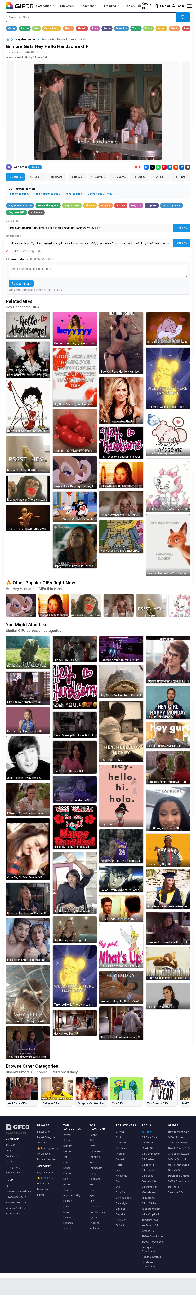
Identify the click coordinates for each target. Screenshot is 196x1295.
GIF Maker (147, 1142)
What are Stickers (15, 1208)
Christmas (121, 1148)
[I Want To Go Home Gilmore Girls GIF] (28, 799)
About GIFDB (13, 1145)
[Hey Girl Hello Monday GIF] (168, 702)
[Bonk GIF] (95, 28)
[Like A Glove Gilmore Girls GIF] (28, 688)
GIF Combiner (149, 1186)
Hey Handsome (25, 39)
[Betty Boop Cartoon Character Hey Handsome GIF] (28, 406)
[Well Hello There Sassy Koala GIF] (28, 994)
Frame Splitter (149, 1181)
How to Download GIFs (18, 1191)
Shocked (95, 1223)
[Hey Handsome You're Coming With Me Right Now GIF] (28, 360)
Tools (129, 6)
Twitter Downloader (152, 1241)
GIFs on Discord (177, 1159)
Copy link (12, 221)
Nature (67, 1217)
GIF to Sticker (149, 1203)
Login (180, 6)
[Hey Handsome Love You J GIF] (75, 687)
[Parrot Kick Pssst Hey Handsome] (151, 605)
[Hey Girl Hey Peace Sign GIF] (75, 929)
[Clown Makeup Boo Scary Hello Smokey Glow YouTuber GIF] (75, 725)
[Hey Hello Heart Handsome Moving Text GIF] (28, 325)
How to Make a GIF (16, 1202)
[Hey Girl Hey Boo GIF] (75, 1023)
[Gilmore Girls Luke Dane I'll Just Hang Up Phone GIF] (168, 928)
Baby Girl (121, 1192)
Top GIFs (42, 1142)
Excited (94, 1162)
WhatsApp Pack (151, 1214)
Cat (65, 1157)
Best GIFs (173, 1186)
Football (120, 1153)
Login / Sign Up (45, 1172)
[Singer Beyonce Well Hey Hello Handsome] (118, 605)
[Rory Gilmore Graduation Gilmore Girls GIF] (168, 889)
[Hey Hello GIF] (121, 796)
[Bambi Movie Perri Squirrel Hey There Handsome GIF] (75, 472)
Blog (8, 1150)
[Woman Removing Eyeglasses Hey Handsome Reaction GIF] (75, 329)
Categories (43, 6)
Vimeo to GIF (149, 1230)
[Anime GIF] (161, 28)
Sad (92, 1140)
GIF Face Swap (150, 1137)
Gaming (67, 1190)
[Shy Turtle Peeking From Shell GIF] (121, 681)
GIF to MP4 (148, 1164)
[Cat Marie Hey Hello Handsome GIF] (168, 485)
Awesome (121, 1175)
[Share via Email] (187, 167)
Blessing (120, 1208)
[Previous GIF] (10, 111)
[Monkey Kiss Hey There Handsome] (86, 605)
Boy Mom (121, 1214)
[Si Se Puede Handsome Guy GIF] (121, 908)
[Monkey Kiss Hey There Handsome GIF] (28, 489)
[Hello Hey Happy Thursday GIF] (75, 827)
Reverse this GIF (75, 193)
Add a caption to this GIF (48, 193)
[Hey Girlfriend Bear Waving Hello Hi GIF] (28, 652)
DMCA (9, 1161)
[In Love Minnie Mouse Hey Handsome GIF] (75, 507)
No (91, 1184)
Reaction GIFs (175, 1192)
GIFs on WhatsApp (178, 1153)
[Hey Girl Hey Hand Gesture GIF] (28, 720)
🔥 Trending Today (47, 1148)
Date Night (121, 1203)
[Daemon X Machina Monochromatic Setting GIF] (121, 649)
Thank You (95, 1151)
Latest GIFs (43, 1131)
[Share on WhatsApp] (158, 167)
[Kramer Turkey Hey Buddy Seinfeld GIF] (121, 987)
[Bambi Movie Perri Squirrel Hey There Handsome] (21, 605)
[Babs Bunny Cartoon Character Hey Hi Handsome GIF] (168, 328)
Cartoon (67, 1151)
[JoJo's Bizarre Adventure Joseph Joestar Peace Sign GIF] (121, 879)
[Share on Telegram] (169, 167)
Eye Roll (94, 1217)
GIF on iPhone (175, 1137)
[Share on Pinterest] (164, 167)
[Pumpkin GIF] (121, 28)
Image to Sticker (151, 1208)
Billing (40, 1194)
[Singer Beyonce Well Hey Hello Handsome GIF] (121, 504)
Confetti (120, 1159)
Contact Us (12, 1156)
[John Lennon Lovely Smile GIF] (28, 758)
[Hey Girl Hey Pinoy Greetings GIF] (75, 883)
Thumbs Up (96, 1167)
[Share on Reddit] (175, 167)
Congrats (95, 1206)
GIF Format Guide (178, 1164)
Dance (66, 1167)
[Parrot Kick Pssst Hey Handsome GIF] (28, 454)
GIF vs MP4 (174, 1170)
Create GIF (146, 6)
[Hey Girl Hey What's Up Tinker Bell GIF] (121, 946)
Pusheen (68, 1223)
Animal (67, 1135)
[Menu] (189, 6)
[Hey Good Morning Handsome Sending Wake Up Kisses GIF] (75, 377)
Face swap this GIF (20, 193)
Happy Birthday (71, 1195)
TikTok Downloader (152, 1236)
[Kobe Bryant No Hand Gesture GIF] (121, 846)
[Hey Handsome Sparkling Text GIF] (121, 443)
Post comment (21, 283)
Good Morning (98, 1212)
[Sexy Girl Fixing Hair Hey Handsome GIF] (121, 343)
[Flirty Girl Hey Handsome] (53, 605)
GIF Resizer (148, 1159)
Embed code (13, 236)
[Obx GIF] (36, 28)
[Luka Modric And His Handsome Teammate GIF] (28, 940)
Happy (93, 1135)
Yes (92, 1190)
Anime (66, 1140)
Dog (65, 1179)
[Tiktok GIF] (136, 28)
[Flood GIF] (68, 28)
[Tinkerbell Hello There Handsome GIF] (75, 976)
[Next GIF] (186, 111)
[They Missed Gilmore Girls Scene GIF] (28, 1042)
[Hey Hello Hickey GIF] (121, 731)
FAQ (8, 1186)
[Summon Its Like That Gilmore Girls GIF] (28, 899)
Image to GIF (149, 1197)
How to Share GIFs (16, 1197)
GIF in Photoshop (177, 1142)
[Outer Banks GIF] (51, 28)
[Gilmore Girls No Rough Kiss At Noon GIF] (168, 767)
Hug (92, 1201)
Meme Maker (149, 1192)
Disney (67, 1173)
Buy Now (121, 1219)
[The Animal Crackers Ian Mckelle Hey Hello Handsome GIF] (28, 518)
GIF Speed (147, 1175)
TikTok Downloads (178, 1181)
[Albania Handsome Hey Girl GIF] (168, 659)
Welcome (95, 1228)
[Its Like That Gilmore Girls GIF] (75, 757)
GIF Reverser (149, 1170)
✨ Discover (44, 1153)
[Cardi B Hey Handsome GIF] (168, 809)
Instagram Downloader (148, 1249)
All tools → (148, 1131)
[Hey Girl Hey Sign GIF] (168, 850)
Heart (119, 1164)
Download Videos (178, 1175)
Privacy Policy (13, 1167)
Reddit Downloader (152, 1256)
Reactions (87, 6)
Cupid (119, 1137)
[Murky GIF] (11, 28)
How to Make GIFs (178, 1131)
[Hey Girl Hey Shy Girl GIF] (168, 996)
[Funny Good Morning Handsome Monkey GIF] (168, 963)
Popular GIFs (13, 1213)
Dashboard (43, 1189)
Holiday (67, 1201)
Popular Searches (46, 1159)
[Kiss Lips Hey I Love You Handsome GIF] (75, 431)
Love (66, 1206)
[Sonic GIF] (107, 28)
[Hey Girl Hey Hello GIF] (75, 649)
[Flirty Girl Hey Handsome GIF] (121, 475)
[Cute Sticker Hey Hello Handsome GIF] (168, 434)
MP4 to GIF (148, 1148)
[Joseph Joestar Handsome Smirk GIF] (75, 789)
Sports (67, 1228)
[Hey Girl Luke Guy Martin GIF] (168, 735)
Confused (95, 1179)
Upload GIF (43, 1183)
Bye (92, 1195)
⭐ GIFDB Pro (45, 1178)
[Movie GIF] (174, 28)
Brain (118, 1181)
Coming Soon (123, 1197)
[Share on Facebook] (146, 167)
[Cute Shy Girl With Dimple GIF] (28, 849)
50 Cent (120, 1225)
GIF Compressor (151, 1153)
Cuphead (121, 1142)
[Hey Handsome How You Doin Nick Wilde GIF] (168, 545)
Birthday (67, 1145)
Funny (66, 1184)
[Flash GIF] (148, 28)
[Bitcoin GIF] (82, 28)
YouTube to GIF (150, 1225)
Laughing (95, 1157)
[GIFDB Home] (7, 39)
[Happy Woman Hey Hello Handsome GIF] (75, 546)
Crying (93, 1173)
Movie (66, 1212)
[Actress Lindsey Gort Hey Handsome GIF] (121, 400)
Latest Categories (47, 1137)
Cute (65, 1162)
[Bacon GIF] (25, 28)
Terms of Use (13, 1172)
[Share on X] (152, 167)
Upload (165, 6)
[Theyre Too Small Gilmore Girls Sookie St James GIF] (121, 1023)
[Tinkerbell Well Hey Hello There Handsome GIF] (168, 378)
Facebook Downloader (148, 1264)
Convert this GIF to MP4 (102, 193)
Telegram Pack (150, 1219)
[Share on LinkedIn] (181, 167)
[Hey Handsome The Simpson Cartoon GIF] (121, 536)
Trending (110, 6)
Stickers (66, 6)
